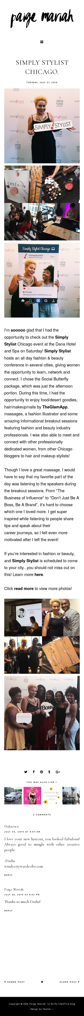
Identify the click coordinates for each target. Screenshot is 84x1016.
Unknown (11, 826)
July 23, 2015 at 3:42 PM (22, 894)
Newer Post (15, 982)
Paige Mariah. (14, 889)
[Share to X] (25, 772)
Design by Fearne (40, 1009)
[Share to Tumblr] (49, 772)
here (38, 574)
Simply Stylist (57, 351)
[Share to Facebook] (34, 772)
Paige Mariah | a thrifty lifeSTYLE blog (52, 1003)
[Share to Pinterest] (41, 772)
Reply (8, 875)
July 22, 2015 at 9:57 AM (22, 831)
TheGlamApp (54, 407)
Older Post (69, 982)
